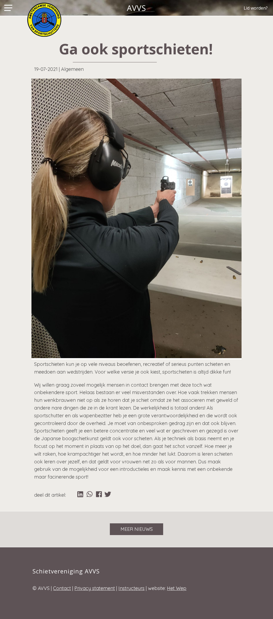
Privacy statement (94, 588)
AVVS (136, 8)
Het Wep (176, 588)
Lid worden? (256, 8)
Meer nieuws (137, 529)
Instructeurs (131, 588)
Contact (62, 588)
